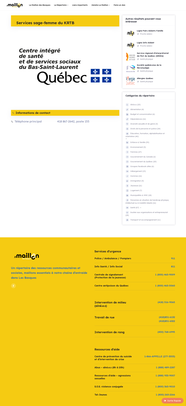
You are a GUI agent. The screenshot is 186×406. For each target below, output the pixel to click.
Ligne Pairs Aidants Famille (150, 31)
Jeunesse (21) (136, 186)
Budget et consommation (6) (142, 114)
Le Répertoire (60, 5)
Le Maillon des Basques (39, 5)
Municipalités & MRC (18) (141, 195)
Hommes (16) (136, 176)
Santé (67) (134, 207)
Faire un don (119, 5)
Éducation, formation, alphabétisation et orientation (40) (145, 135)
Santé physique (146, 59)
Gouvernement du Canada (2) (143, 157)
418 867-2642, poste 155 (73, 121)
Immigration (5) (137, 181)
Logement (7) (136, 190)
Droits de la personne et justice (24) (145, 129)
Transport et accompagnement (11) (145, 220)
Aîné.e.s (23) (135, 104)
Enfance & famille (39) (139, 142)
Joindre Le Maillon (99, 5)
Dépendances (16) (138, 119)
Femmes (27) (136, 152)
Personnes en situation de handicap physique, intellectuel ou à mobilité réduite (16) (147, 201)
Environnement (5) (138, 147)
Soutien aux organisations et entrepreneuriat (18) (147, 213)
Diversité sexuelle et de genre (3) (144, 124)
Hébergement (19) (138, 171)
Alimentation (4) (137, 109)
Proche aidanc (146, 34)
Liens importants (80, 5)
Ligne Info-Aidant (145, 42)
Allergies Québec (145, 78)
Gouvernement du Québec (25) (143, 161)
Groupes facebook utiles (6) (142, 166)
